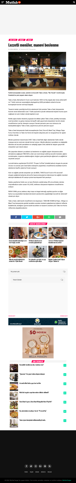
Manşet (21, 40)
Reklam (50, 472)
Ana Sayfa (13, 40)
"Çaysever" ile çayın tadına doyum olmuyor (32, 374)
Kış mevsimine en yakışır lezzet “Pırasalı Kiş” (33, 411)
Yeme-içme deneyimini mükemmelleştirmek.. (32, 420)
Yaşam (31, 472)
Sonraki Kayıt (64, 316)
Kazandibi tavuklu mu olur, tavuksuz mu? (31, 365)
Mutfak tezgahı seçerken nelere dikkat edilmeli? (34, 392)
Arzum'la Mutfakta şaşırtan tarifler (30, 383)
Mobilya (43, 472)
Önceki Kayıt (11, 316)
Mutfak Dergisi (66, 480)
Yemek (26, 472)
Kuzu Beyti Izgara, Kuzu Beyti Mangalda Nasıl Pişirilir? (35, 402)
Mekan (29, 40)
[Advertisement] (38, 20)
